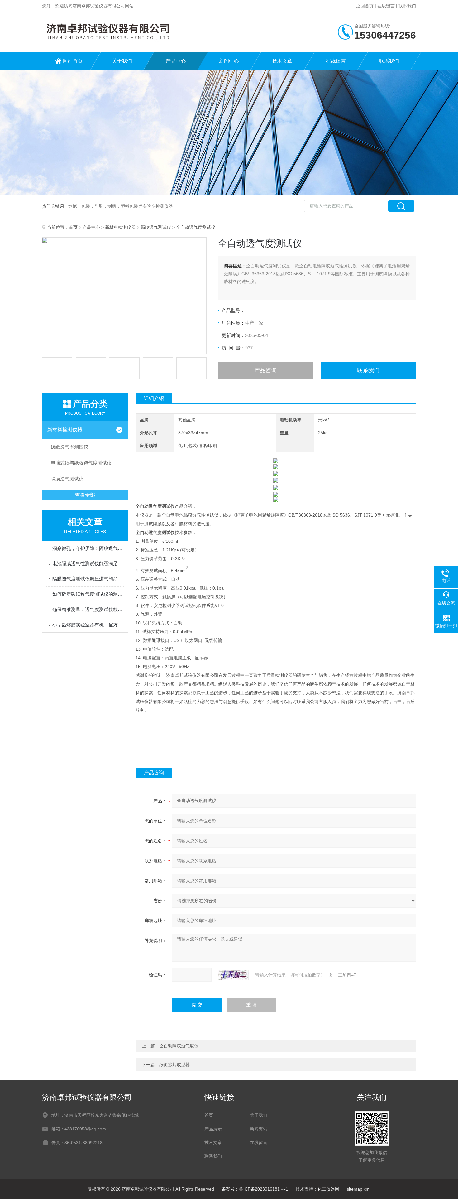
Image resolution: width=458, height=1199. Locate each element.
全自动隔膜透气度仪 (178, 1045)
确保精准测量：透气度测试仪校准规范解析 (88, 609)
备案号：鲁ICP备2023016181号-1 (255, 1189)
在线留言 (386, 5)
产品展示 (213, 1128)
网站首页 (73, 61)
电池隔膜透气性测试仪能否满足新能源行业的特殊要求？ (88, 563)
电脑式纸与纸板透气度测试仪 (81, 462)
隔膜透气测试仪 (156, 227)
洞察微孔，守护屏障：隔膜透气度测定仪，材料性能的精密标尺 (88, 548)
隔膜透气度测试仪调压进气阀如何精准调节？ (88, 578)
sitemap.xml (358, 1189)
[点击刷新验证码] (233, 975)
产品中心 (176, 61)
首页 (73, 227)
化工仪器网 (328, 1189)
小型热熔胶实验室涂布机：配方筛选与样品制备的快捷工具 (88, 624)
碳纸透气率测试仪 (69, 447)
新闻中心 (229, 61)
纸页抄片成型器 (174, 1064)
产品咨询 (265, 370)
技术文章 (282, 61)
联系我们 (407, 5)
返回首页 (365, 5)
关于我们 (122, 61)
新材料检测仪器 (120, 227)
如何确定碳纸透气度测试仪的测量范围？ (88, 594)
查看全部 (85, 495)
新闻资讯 (258, 1128)
